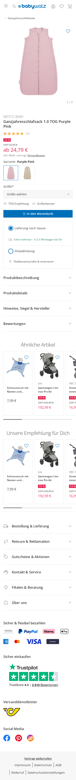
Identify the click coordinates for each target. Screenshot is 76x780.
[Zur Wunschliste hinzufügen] (68, 31)
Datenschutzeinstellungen (46, 773)
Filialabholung (25, 251)
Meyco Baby (13, 116)
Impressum (23, 765)
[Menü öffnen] (5, 6)
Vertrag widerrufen (38, 758)
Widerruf (17, 773)
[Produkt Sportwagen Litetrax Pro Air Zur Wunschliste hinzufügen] (57, 357)
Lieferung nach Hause (30, 228)
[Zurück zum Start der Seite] (72, 750)
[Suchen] (14, 6)
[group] (38, 61)
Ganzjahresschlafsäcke (21, 18)
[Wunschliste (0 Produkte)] (61, 6)
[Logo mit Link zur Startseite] (32, 6)
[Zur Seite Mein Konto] (53, 6)
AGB (58, 765)
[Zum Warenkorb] (70, 6)
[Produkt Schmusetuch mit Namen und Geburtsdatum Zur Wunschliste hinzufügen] (26, 357)
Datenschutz (43, 765)
